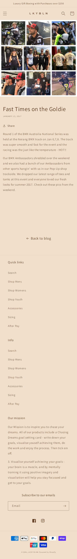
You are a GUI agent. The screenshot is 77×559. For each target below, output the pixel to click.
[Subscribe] (64, 506)
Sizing (11, 317)
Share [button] (11, 126)
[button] (5, 13)
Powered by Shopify (47, 552)
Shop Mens (15, 281)
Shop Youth (15, 299)
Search (12, 272)
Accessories (15, 308)
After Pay (13, 326)
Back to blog (41, 238)
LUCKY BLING (33, 552)
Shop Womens (17, 290)
